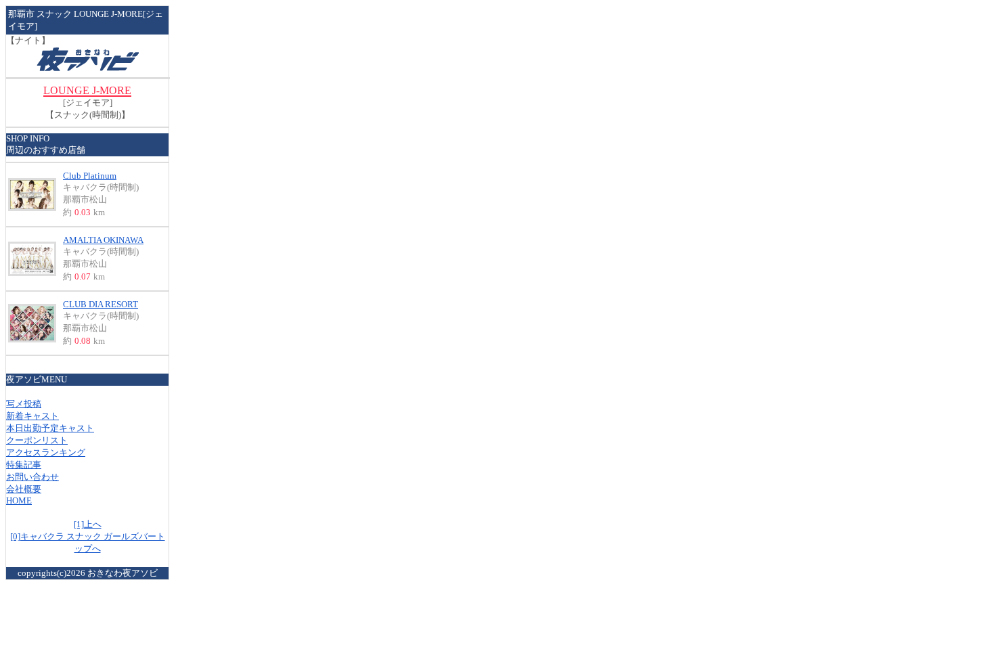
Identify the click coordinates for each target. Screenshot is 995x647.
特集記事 (23, 465)
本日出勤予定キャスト (50, 428)
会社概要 (23, 489)
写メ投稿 (23, 404)
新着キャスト (32, 416)
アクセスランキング (45, 452)
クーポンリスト (37, 440)
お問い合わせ (32, 477)
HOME (19, 500)
